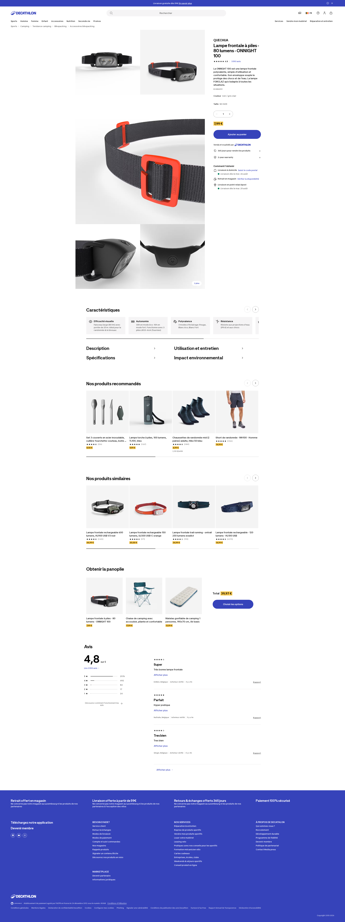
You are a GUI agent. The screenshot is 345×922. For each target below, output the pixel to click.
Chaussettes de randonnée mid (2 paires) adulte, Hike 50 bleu (191, 439)
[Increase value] (229, 114)
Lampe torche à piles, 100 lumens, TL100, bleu (148, 439)
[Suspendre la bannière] (328, 3)
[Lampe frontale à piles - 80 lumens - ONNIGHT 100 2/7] (107, 62)
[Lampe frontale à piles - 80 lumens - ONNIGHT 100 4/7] (107, 256)
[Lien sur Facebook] (13, 835)
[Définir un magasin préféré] (299, 13)
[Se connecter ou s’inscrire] (324, 13)
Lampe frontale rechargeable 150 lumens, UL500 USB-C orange (147, 534)
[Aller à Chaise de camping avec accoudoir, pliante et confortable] (144, 596)
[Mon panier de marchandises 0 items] (331, 13)
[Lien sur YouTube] (19, 835)
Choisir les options (233, 604)
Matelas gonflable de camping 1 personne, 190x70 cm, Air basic (183, 620)
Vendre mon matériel (296, 21)
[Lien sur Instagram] (25, 835)
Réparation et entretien (321, 21)
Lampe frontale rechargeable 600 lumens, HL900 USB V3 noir (105, 534)
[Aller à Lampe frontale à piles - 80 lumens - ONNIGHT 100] (104, 596)
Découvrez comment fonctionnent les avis (102, 704)
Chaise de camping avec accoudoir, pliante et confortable (144, 620)
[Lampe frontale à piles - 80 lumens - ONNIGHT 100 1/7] (172, 62)
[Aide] (318, 13)
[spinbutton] (223, 114)
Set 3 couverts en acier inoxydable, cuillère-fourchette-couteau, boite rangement (105, 439)
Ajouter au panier (237, 134)
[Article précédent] (247, 309)
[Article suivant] (255, 309)
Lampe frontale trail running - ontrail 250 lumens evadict (192, 534)
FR (311, 13)
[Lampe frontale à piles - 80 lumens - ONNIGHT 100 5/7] (172, 256)
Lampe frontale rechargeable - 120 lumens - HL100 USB (235, 534)
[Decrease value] (216, 114)
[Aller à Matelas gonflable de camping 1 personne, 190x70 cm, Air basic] (183, 596)
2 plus (196, 283)
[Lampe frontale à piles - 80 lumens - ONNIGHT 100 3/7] (140, 159)
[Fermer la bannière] (332, 3)
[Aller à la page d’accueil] (23, 13)
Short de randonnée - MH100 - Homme (236, 437)
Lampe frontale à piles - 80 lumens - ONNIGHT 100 (101, 620)
